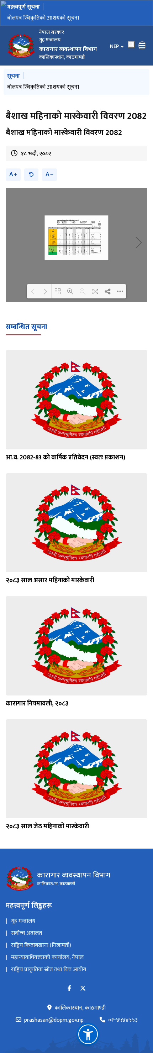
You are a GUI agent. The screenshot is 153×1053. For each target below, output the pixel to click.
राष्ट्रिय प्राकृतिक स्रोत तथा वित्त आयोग (48, 969)
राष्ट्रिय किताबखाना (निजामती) (41, 945)
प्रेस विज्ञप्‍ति (19, 18)
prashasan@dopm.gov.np (54, 1020)
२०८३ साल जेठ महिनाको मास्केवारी (47, 826)
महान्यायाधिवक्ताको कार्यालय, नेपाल (47, 957)
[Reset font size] (31, 174)
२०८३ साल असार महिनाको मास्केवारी (50, 580)
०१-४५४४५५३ (123, 1020)
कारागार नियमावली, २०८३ (37, 703)
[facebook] (69, 989)
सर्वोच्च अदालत (26, 933)
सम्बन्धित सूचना (26, 327)
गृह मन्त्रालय (23, 921)
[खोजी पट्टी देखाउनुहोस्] (131, 44)
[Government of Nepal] (21, 45)
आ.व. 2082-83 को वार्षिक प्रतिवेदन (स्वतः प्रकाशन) (65, 457)
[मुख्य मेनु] (142, 45)
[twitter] (83, 989)
